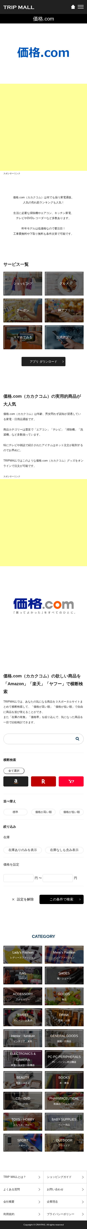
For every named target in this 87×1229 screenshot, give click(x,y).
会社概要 (8, 1201)
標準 (15, 812)
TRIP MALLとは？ (14, 1176)
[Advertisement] (43, 127)
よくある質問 (11, 1189)
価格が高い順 (43, 812)
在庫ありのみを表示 (22, 850)
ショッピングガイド (59, 1176)
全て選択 (13, 770)
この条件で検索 (61, 899)
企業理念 (52, 1201)
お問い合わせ (55, 1189)
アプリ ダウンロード (43, 361)
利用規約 (8, 1214)
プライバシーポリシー (60, 1214)
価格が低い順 (71, 812)
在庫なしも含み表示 (64, 850)
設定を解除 (25, 899)
